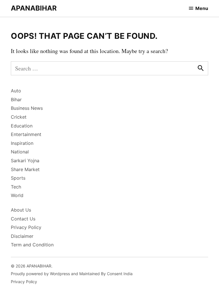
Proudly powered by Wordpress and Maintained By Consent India (72, 273)
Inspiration (22, 143)
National (20, 152)
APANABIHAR (34, 8)
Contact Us (23, 219)
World (17, 195)
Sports (18, 178)
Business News (27, 108)
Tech (16, 187)
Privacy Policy (26, 227)
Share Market (25, 169)
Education (22, 126)
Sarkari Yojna (25, 160)
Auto (16, 91)
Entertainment (26, 134)
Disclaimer (22, 236)
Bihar (16, 99)
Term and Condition (32, 245)
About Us (21, 210)
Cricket (19, 117)
